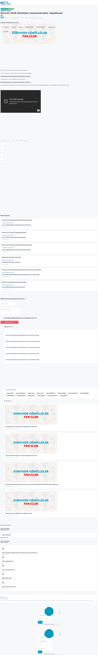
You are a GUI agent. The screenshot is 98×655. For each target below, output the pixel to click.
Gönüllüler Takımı (40, 27)
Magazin (14, 27)
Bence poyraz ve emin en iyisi (9, 586)
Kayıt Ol (15, 31)
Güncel (20, 27)
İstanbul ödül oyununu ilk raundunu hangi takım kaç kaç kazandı (15, 76)
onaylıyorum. (20, 318)
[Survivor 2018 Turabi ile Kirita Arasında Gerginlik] (13, 232)
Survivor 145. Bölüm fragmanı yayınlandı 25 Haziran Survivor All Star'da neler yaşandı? (22, 353)
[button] (1, 2)
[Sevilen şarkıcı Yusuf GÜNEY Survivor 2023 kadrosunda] (31, 511)
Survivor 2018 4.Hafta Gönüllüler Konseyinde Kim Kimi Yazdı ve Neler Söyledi (20, 274)
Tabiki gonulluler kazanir (7, 561)
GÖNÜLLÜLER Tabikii (7, 578)
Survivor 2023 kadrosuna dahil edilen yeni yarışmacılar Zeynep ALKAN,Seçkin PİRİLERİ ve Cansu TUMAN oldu (32, 484)
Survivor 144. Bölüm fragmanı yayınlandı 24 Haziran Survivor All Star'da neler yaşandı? (22, 359)
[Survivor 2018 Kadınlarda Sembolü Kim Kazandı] (13, 282)
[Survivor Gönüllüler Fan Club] (6, 5)
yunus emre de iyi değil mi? (8, 569)
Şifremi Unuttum (50, 624)
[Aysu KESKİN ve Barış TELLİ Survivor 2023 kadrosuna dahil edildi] (31, 424)
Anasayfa (7, 27)
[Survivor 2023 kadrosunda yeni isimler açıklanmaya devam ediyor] (31, 453)
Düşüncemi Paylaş (9, 322)
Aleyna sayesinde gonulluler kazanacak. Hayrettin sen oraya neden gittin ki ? (20, 552)
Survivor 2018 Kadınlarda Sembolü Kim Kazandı (13, 287)
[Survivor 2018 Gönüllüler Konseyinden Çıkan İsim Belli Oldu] (16, 220)
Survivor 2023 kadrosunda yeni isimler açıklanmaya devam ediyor (21, 455)
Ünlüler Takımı (51, 27)
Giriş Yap (6, 31)
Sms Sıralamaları (29, 27)
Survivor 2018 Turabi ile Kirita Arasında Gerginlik (14, 237)
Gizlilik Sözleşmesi (4, 597)
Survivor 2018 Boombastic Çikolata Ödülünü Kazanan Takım (16, 249)
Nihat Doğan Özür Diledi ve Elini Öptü (11, 262)
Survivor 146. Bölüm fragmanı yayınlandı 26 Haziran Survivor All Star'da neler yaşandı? (22, 347)
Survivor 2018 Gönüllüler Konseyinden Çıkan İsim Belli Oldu (16, 225)
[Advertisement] (44, 56)
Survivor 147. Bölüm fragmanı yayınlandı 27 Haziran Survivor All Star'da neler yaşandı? (22, 341)
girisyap (45, 653)
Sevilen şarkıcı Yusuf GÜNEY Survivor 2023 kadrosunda (19, 513)
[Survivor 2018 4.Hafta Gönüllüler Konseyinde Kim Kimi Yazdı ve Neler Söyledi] (21, 270)
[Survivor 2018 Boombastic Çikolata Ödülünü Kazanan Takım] (16, 245)
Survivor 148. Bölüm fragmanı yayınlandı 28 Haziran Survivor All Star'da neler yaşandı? (22, 335)
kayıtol (45, 624)
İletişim (2, 596)
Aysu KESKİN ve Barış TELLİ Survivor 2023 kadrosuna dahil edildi (21, 426)
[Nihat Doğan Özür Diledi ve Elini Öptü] (11, 257)
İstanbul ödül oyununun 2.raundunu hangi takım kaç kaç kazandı (15, 82)
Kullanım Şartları (4, 598)
